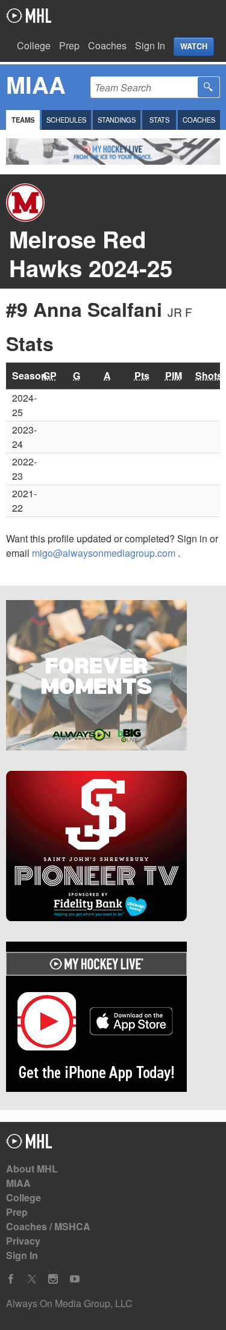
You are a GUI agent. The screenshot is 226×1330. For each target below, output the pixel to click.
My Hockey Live (28, 15)
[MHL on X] (32, 1279)
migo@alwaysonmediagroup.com (105, 553)
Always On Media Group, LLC (69, 1303)
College (34, 45)
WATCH (193, 46)
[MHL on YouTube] (75, 1279)
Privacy (23, 1241)
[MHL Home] (29, 1144)
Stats (159, 119)
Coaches (107, 45)
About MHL (32, 1168)
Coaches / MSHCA (48, 1226)
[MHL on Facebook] (11, 1279)
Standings (117, 119)
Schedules (66, 119)
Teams (22, 119)
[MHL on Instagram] (53, 1279)
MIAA (18, 1183)
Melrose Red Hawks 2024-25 (90, 253)
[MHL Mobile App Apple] (113, 1018)
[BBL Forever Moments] (113, 677)
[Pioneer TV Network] (113, 847)
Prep (69, 45)
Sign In (150, 45)
